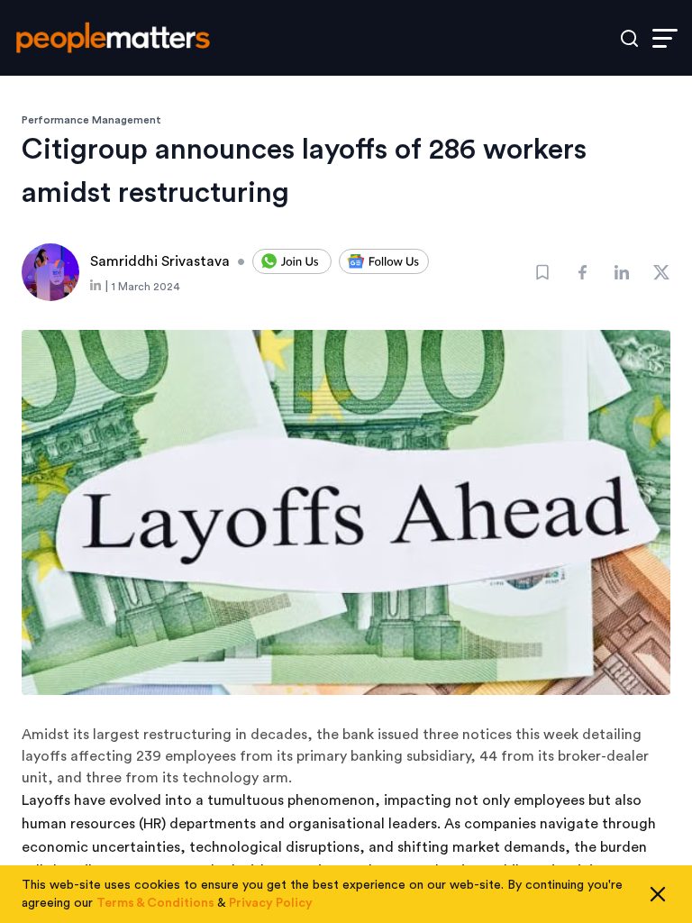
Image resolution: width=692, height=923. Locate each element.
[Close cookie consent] (657, 894)
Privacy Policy (271, 903)
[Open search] (629, 38)
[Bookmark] (542, 272)
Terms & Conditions (155, 903)
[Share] (582, 272)
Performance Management (91, 119)
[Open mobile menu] (665, 38)
